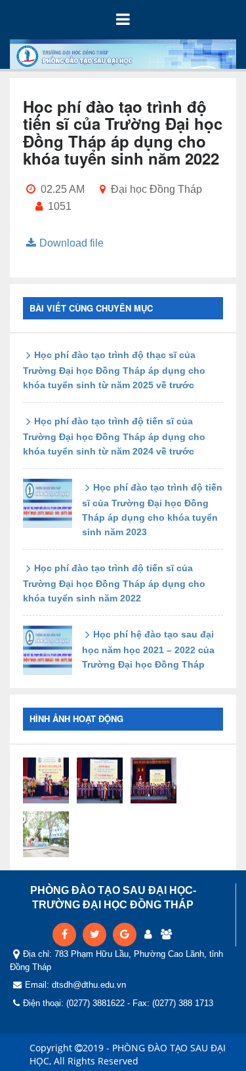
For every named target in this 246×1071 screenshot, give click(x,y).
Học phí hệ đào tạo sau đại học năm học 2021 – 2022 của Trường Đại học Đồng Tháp (148, 649)
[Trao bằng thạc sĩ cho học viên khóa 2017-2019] (46, 780)
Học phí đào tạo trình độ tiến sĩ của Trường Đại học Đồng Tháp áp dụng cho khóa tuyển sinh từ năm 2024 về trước (114, 436)
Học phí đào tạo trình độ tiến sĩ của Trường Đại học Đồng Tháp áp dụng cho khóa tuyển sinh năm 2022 (114, 583)
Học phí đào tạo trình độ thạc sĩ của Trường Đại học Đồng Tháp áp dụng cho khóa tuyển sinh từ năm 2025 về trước (114, 370)
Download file (71, 243)
